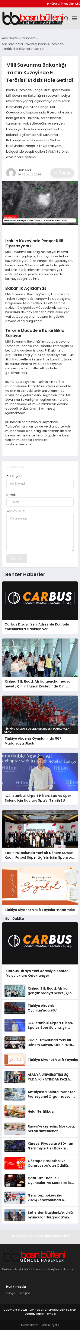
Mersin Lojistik (50, 1325)
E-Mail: (11, 494)
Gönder (17, 558)
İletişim (24, 1293)
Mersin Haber (29, 1325)
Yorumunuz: (15, 511)
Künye (11, 1293)
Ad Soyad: (14, 476)
